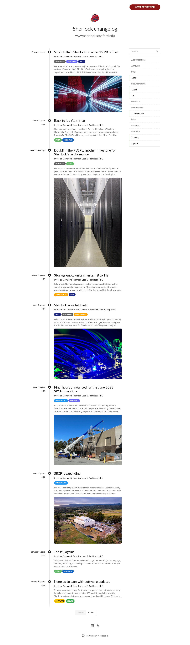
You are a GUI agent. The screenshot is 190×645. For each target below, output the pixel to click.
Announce (135, 65)
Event (134, 89)
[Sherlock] (95, 18)
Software (135, 131)
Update (135, 143)
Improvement (137, 107)
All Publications (138, 59)
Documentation (138, 83)
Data (134, 77)
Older (91, 612)
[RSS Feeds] (98, 625)
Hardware (135, 101)
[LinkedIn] (94, 625)
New (133, 119)
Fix (133, 95)
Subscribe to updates (145, 7)
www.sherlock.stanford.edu (95, 36)
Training (135, 137)
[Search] (157, 51)
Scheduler (135, 125)
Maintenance (138, 113)
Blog (133, 71)
